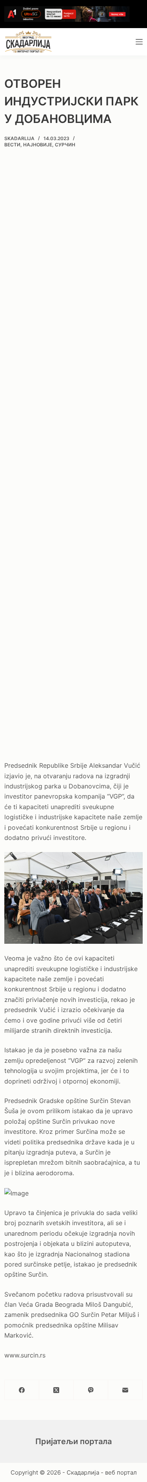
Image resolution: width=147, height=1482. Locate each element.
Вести (12, 145)
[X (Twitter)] (56, 1390)
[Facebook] (22, 1390)
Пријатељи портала (73, 1441)
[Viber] (91, 1390)
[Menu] (139, 41)
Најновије (37, 145)
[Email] (125, 1390)
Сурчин (65, 145)
